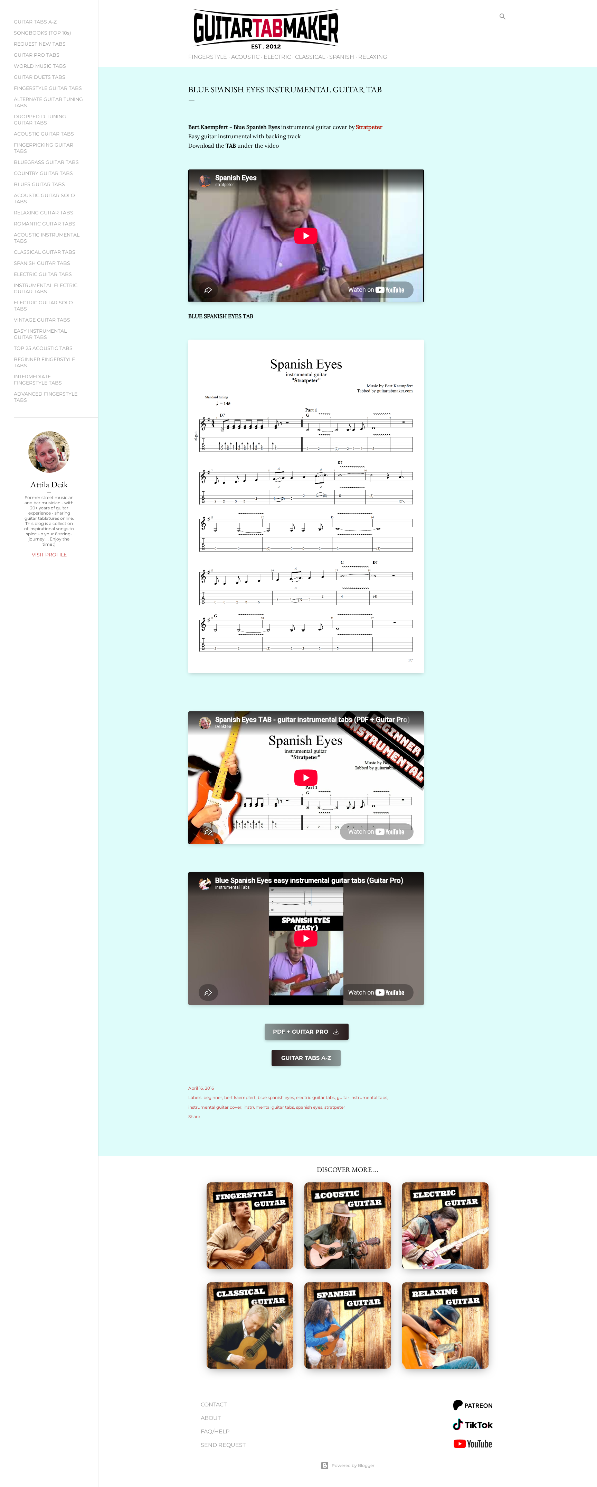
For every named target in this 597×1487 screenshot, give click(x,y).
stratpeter (334, 1107)
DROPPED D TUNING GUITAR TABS (40, 119)
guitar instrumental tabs (362, 1097)
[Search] (503, 17)
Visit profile (49, 555)
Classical (310, 57)
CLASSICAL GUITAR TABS (44, 252)
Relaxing (372, 57)
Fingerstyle (207, 57)
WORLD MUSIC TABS (40, 66)
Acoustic (245, 57)
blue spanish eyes (276, 1097)
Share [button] (194, 1116)
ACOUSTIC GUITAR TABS (44, 134)
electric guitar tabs (315, 1097)
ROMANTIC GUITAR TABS (44, 224)
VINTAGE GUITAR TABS (42, 320)
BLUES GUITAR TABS (39, 184)
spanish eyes (309, 1107)
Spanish (341, 57)
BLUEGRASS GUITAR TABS (46, 162)
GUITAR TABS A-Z (35, 22)
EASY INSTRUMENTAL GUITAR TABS (40, 334)
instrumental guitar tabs (269, 1107)
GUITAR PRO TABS (36, 55)
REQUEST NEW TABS (40, 44)
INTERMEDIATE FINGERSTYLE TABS (38, 379)
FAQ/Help (215, 1431)
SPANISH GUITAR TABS (42, 263)
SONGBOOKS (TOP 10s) (42, 33)
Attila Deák (49, 484)
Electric (277, 57)
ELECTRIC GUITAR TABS (43, 274)
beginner (212, 1097)
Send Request (223, 1445)
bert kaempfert (240, 1097)
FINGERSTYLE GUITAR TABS (48, 88)
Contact (214, 1404)
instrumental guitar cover (214, 1107)
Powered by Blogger (353, 1465)
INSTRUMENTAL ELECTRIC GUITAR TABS (45, 288)
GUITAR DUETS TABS (39, 77)
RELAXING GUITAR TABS (43, 213)
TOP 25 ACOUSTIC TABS (43, 348)
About (211, 1418)
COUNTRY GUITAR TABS (43, 173)
